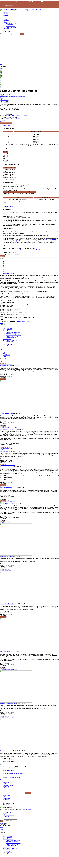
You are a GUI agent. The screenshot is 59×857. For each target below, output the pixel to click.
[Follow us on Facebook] (0, 780)
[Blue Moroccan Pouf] (29, 634)
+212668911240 (9, 770)
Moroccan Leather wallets (12, 336)
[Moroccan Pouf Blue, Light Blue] (29, 586)
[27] (1, 82)
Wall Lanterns (9, 345)
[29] (1, 80)
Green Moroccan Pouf (5, 556)
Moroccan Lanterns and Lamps (10, 340)
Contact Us (7, 31)
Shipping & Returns (9, 785)
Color (1, 115)
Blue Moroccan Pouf (5, 651)
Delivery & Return (8, 206)
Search (22, 34)
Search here (3, 34)
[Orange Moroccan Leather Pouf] (29, 686)
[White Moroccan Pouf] (29, 364)
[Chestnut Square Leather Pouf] (29, 427)
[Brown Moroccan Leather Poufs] (29, 733)
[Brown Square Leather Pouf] (29, 502)
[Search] (3, 16)
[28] (1, 78)
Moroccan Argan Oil (11, 27)
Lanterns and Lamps (11, 23)
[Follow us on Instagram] (1, 780)
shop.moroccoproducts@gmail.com (13, 241)
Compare (6, 799)
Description (6, 272)
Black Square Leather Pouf (7, 466)
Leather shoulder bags (11, 337)
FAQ (5, 784)
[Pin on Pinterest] (3, 264)
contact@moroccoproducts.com (50, 239)
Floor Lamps (9, 343)
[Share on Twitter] (3, 261)
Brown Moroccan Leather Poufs (8, 751)
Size (1, 118)
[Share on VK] (3, 268)
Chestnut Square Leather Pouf (8, 429)
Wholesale (6, 28)
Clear (4, 120)
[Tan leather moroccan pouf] (29, 396)
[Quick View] (8, 363)
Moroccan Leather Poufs (22, 321)
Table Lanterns (9, 344)
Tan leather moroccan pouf (7, 413)
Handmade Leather (8, 331)
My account (7, 795)
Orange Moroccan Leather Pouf (8, 703)
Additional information (8, 273)
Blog (5, 30)
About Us (6, 20)
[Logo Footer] (3, 763)
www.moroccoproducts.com (12, 777)
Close (1, 323)
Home (5, 19)
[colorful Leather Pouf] (0, 97)
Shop (5, 22)
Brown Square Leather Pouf (7, 503)
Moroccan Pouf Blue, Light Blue (8, 604)
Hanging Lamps (9, 341)
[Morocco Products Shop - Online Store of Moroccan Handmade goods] (20, 9)
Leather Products (10, 26)
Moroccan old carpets (8, 327)
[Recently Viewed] (2, 818)
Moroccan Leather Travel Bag (13, 335)
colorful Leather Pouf (5, 451)
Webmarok (28, 809)
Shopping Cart (7, 798)
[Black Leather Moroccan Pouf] (29, 486)
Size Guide (7, 125)
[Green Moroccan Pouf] (29, 539)
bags (4, 352)
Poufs (5, 356)
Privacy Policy (7, 782)
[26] (1, 68)
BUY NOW (9, 123)
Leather (6, 354)
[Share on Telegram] (3, 266)
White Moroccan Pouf (5, 365)
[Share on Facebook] (3, 262)
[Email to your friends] (3, 269)
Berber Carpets (9, 24)
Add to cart (3, 123)
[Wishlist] (0, 87)
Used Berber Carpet (8, 328)
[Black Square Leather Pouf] (29, 465)
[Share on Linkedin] (3, 265)
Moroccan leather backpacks (13, 332)
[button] (3, 363)
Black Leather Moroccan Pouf (8, 487)
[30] (1, 83)
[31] (1, 85)
